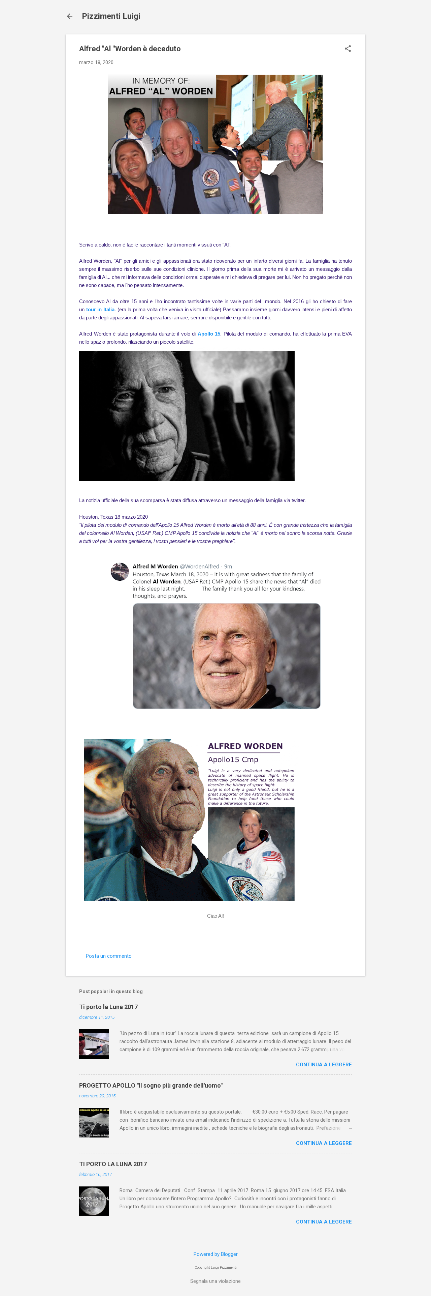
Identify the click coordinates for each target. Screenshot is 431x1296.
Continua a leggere (324, 1065)
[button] (348, 49)
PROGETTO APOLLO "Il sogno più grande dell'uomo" (151, 1085)
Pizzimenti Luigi (111, 16)
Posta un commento (109, 956)
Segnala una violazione (215, 1281)
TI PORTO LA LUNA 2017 (113, 1164)
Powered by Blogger (216, 1254)
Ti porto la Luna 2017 (108, 1006)
